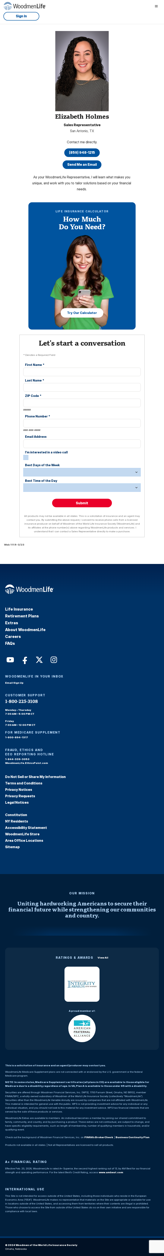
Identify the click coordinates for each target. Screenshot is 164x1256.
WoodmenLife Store (22, 834)
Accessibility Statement (26, 827)
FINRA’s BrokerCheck (98, 1137)
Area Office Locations (24, 840)
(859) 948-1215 (82, 152)
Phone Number (37, 416)
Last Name (34, 380)
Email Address (36, 436)
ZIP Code (33, 396)
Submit (82, 503)
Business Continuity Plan (132, 1137)
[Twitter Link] (39, 659)
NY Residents (16, 821)
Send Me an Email (82, 164)
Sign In (21, 16)
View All (103, 957)
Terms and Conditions (23, 783)
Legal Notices (17, 802)
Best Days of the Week (42, 465)
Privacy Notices (18, 789)
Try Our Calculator (82, 313)
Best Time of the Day (41, 480)
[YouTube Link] (10, 659)
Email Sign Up (14, 682)
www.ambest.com (111, 1172)
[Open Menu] (156, 6)
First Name (34, 365)
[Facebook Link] (24, 659)
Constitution (16, 815)
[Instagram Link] (53, 659)
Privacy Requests (20, 796)
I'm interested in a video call (46, 452)
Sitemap (12, 847)
